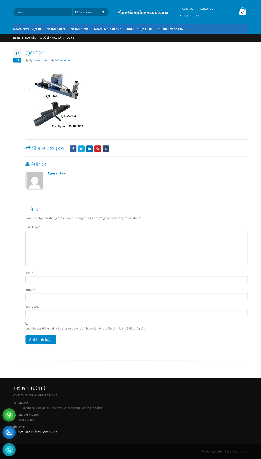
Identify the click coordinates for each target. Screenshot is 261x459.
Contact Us (206, 8)
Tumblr (106, 148)
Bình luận (32, 227)
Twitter (81, 148)
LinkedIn (89, 148)
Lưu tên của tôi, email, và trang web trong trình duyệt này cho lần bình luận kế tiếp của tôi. (85, 328)
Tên (29, 273)
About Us (187, 8)
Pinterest (97, 148)
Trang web (32, 306)
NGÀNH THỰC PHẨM (139, 29)
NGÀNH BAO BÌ (56, 29)
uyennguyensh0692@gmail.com (37, 431)
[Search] (103, 12)
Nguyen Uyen (41, 60)
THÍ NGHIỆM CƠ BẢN (170, 29)
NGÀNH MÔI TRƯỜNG (107, 29)
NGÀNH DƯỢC (79, 29)
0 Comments (62, 60)
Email (30, 289)
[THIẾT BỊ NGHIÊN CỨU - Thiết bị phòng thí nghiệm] (143, 12)
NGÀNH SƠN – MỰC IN (27, 29)
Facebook (73, 148)
